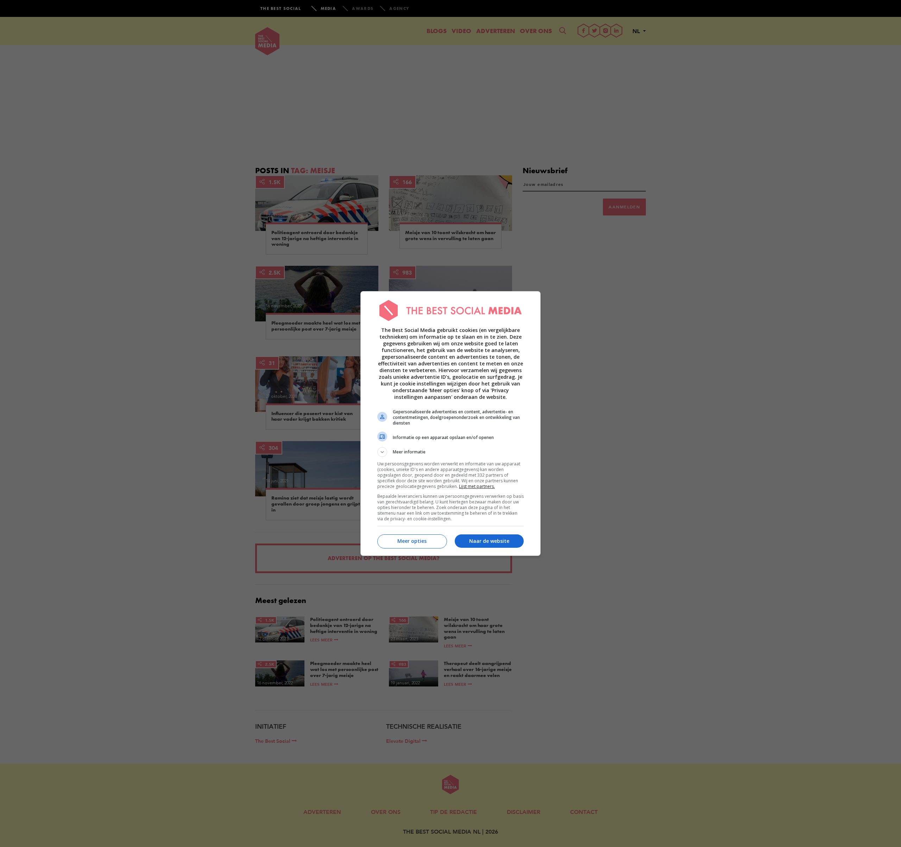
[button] (450, 452)
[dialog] (450, 423)
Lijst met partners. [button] (477, 486)
